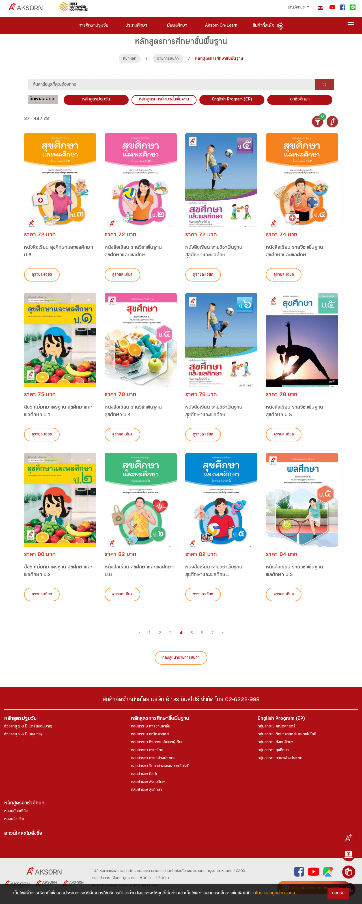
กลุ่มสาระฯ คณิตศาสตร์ (150, 734)
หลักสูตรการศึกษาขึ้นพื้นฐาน (160, 719)
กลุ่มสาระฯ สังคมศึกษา (149, 782)
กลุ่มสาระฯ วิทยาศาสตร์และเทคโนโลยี (160, 766)
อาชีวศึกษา (300, 100)
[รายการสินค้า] (348, 872)
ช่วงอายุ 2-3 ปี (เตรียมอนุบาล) (28, 727)
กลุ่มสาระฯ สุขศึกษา (146, 790)
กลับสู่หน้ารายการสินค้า (181, 658)
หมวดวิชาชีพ (14, 819)
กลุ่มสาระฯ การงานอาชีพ (151, 727)
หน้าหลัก (129, 59)
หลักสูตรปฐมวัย (20, 719)
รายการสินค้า (168, 59)
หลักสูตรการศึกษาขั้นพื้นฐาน (164, 100)
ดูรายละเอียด (42, 275)
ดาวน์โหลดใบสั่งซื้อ (23, 834)
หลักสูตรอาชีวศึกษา (24, 804)
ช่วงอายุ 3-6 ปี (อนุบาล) (23, 734)
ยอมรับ (338, 894)
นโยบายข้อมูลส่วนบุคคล (274, 894)
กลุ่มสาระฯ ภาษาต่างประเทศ (153, 758)
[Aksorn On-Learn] (348, 854)
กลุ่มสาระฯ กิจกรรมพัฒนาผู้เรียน (157, 742)
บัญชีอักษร (297, 8)
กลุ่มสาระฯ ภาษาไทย (147, 750)
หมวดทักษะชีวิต (16, 811)
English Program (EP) (232, 100)
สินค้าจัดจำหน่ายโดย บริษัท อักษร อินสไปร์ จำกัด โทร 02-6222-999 (181, 700)
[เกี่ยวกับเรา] (348, 837)
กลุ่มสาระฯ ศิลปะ (144, 774)
